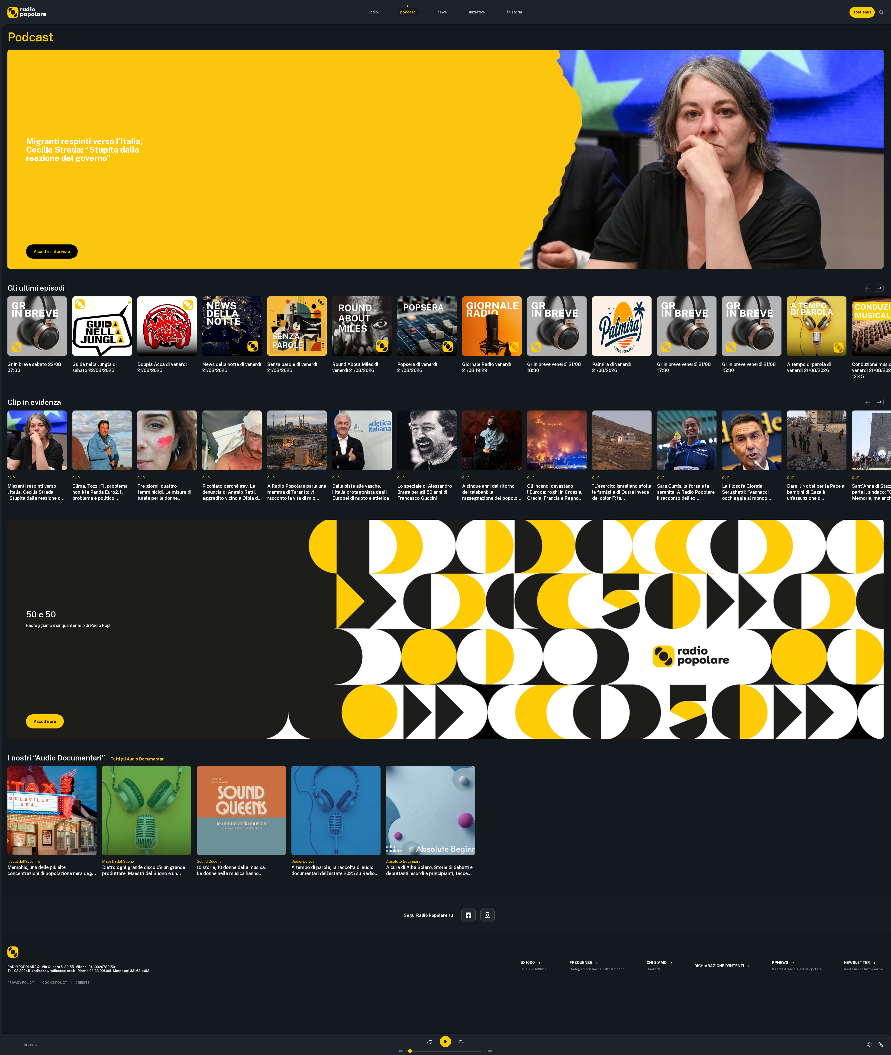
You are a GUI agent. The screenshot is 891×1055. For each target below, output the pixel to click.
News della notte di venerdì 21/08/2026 (231, 367)
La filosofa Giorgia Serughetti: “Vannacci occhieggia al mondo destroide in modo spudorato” (745, 492)
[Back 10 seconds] (430, 1041)
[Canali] (881, 1044)
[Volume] (869, 1044)
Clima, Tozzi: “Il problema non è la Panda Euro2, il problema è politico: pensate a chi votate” (100, 492)
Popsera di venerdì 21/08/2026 (417, 367)
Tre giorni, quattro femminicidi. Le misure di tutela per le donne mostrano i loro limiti (164, 492)
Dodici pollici (302, 861)
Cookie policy (54, 982)
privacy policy (20, 982)
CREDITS (82, 982)
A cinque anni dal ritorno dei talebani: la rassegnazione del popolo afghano (489, 492)
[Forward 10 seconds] (461, 1041)
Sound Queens (209, 861)
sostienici (862, 12)
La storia (514, 12)
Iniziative (477, 12)
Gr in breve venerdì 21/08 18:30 (554, 367)
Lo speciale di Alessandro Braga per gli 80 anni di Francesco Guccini (424, 492)
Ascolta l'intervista (52, 251)
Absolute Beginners (403, 861)
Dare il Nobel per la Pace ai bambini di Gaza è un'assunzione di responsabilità (816, 492)
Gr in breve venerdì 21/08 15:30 (749, 367)
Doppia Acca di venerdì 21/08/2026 (162, 367)
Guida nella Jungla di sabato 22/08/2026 (94, 367)
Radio (373, 12)
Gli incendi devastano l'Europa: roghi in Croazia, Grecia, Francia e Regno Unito (554, 492)
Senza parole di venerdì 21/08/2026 (292, 367)
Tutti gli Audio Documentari (138, 759)
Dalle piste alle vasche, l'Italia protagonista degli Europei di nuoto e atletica (360, 492)
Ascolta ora (45, 721)
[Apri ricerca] (881, 12)
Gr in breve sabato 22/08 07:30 (34, 367)
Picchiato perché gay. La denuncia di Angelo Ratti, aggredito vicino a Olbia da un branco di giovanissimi (231, 492)
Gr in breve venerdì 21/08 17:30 (684, 367)
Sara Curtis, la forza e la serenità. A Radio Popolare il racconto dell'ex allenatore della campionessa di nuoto (686, 492)
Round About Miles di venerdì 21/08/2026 (355, 367)
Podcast (407, 12)
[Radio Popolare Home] (26, 12)
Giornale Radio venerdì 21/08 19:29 (486, 367)
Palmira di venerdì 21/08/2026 (611, 367)
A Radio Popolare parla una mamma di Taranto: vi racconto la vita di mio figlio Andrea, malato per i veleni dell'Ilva (296, 492)
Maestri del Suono (118, 861)
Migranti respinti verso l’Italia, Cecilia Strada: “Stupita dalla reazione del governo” (36, 492)
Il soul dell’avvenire (23, 861)
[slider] (410, 1051)
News (442, 12)
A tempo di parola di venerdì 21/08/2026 (809, 367)
